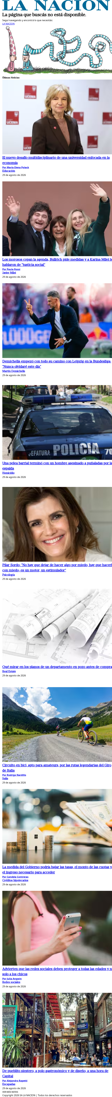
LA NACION (8, 23)
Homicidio (8, 473)
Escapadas (8, 1084)
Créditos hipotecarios (15, 880)
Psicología (8, 575)
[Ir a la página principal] (56, 9)
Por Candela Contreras (15, 876)
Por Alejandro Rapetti (14, 1080)
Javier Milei (9, 273)
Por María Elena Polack (15, 167)
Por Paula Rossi (11, 269)
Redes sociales (11, 982)
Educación (8, 171)
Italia (5, 778)
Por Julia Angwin (12, 978)
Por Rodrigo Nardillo (14, 775)
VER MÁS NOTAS (10, 1092)
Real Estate (9, 671)
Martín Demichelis (13, 371)
